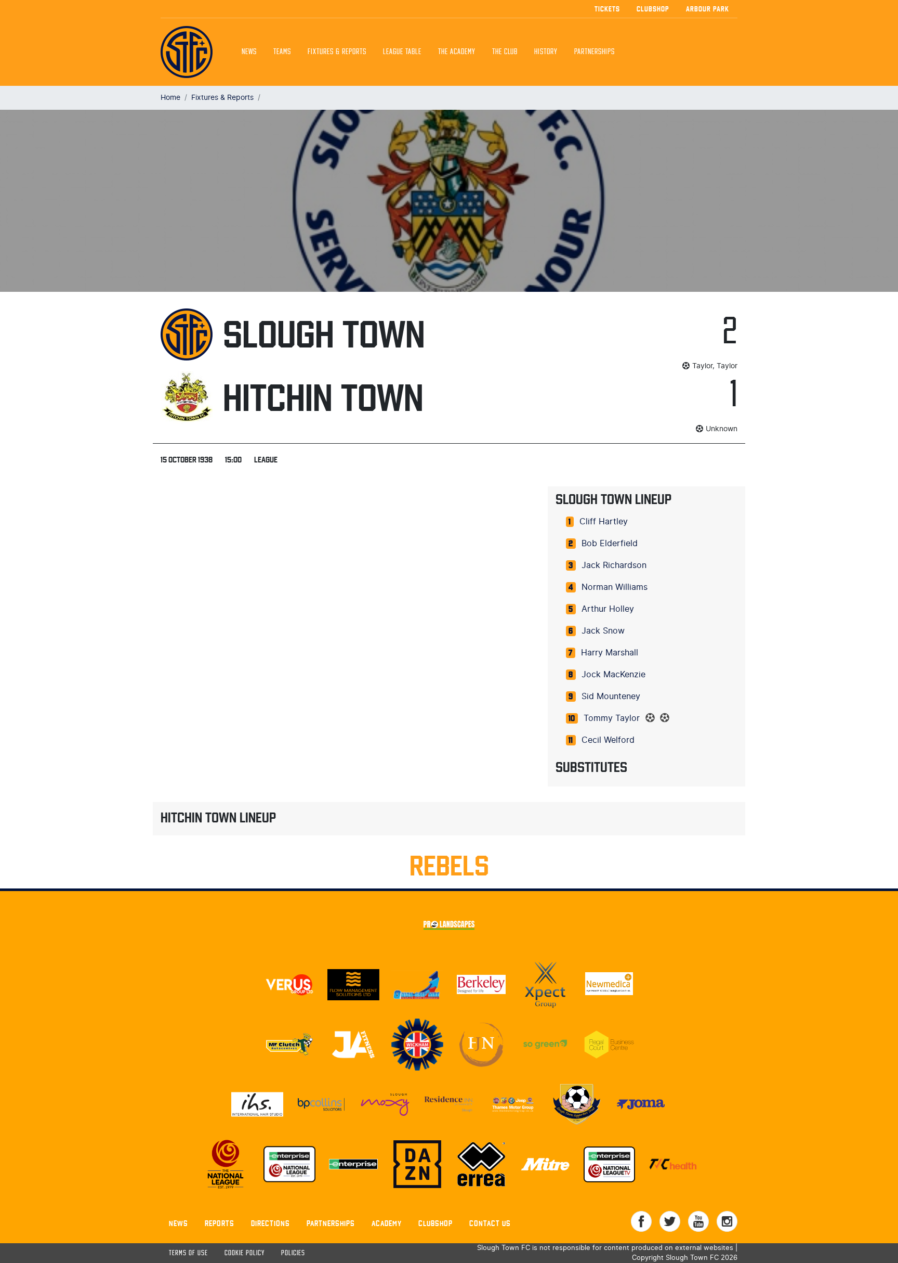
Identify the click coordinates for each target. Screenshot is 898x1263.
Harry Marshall (609, 653)
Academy (387, 1223)
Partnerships (331, 1223)
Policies (293, 1253)
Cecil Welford (608, 740)
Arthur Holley (608, 609)
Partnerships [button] (594, 52)
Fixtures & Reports (337, 52)
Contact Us (490, 1223)
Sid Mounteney (611, 696)
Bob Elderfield (610, 543)
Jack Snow (603, 631)
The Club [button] (505, 52)
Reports (219, 1223)
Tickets (607, 9)
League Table (402, 52)
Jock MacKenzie (613, 675)
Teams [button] (282, 52)
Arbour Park (707, 9)
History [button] (546, 52)
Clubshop (653, 9)
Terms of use (188, 1253)
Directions (270, 1223)
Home (170, 97)
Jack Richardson (614, 565)
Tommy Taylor (612, 718)
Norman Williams (615, 587)
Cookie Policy (244, 1253)
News (249, 52)
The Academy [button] (457, 52)
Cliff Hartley (603, 522)
